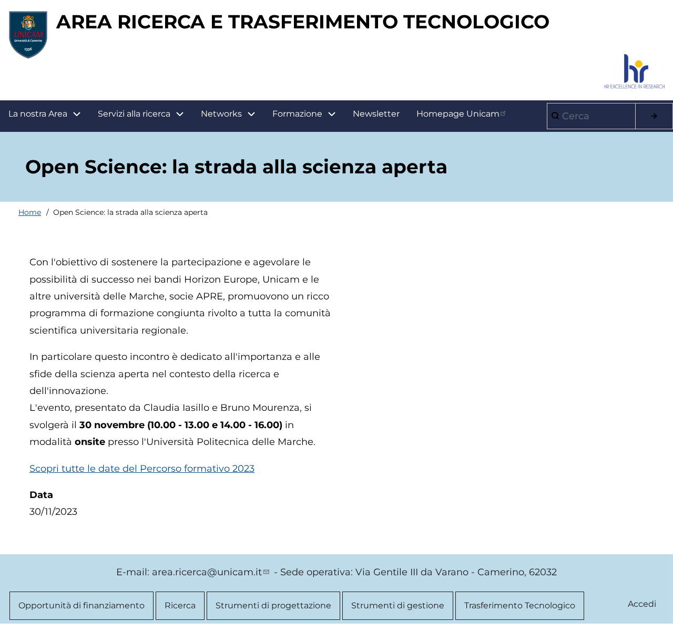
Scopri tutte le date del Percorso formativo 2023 (141, 468)
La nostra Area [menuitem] (37, 114)
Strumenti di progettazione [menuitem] (273, 605)
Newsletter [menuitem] (376, 114)
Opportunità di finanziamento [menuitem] (81, 605)
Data (41, 495)
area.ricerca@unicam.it (207, 572)
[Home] (28, 34)
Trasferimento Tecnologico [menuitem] (519, 605)
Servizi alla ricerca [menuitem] (134, 114)
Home (29, 212)
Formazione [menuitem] (297, 114)
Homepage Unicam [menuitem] (457, 114)
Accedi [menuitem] (642, 604)
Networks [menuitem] (221, 114)
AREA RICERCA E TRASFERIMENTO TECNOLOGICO (302, 21)
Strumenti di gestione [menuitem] (397, 605)
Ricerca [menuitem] (180, 605)
